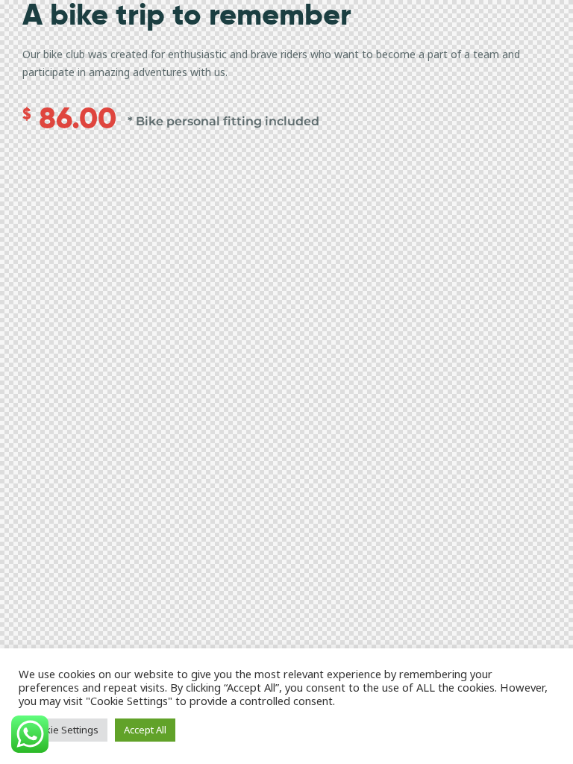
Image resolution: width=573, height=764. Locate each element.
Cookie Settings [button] (63, 729)
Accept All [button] (145, 729)
